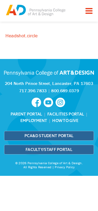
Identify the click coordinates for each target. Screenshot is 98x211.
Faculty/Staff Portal (49, 149)
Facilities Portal (65, 114)
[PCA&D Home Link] (35, 10)
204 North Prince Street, (49, 83)
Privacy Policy (65, 167)
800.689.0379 (65, 90)
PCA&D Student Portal (49, 135)
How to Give (65, 120)
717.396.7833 (33, 90)
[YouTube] (50, 102)
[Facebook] (38, 102)
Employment (33, 120)
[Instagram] (61, 102)
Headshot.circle (21, 35)
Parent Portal (26, 114)
